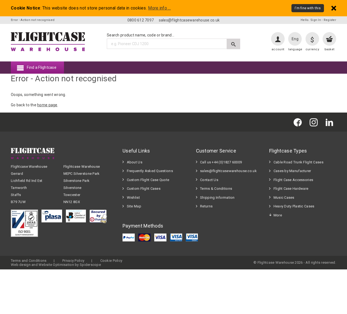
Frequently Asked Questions (150, 171)
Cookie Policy (111, 261)
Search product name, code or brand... (140, 35)
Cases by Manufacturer (292, 171)
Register (330, 20)
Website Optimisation (56, 265)
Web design (21, 265)
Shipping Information (217, 197)
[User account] (278, 39)
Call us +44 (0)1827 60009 (221, 162)
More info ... (159, 8)
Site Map (134, 206)
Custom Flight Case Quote (148, 180)
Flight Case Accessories (293, 180)
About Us (134, 162)
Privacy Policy (73, 261)
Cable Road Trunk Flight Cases (298, 162)
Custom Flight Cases (143, 188)
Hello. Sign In (311, 20)
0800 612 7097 (140, 20)
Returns (206, 206)
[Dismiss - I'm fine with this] (333, 8)
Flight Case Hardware (291, 188)
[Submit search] (233, 44)
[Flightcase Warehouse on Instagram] (315, 122)
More (278, 215)
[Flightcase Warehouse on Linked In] (330, 122)
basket (329, 49)
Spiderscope (90, 265)
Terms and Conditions (29, 261)
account (278, 49)
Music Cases (284, 197)
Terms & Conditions (216, 188)
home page (47, 105)
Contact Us (209, 180)
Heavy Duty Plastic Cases (294, 206)
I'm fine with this (308, 8)
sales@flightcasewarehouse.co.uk (189, 20)
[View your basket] (329, 39)
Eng (295, 39)
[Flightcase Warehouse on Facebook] (299, 122)
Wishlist (133, 197)
